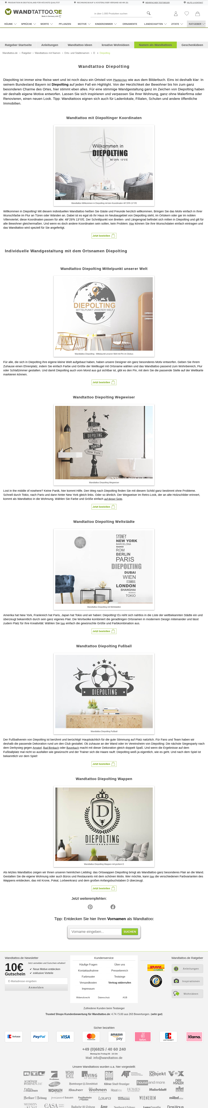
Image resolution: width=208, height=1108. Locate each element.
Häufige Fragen (88, 964)
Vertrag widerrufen (119, 982)
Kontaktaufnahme (88, 970)
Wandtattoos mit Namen (47, 53)
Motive (82, 24)
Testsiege (119, 976)
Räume (8, 24)
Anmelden (36, 987)
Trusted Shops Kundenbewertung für (78, 1014)
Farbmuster (88, 976)
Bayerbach (72, 747)
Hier (131, 223)
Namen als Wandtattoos (155, 45)
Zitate (175, 24)
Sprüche (26, 24)
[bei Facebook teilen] (105, 907)
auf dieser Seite (113, 499)
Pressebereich (119, 970)
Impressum (88, 988)
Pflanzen (65, 24)
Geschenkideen (192, 45)
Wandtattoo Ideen (80, 45)
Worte (44, 24)
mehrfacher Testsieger (157, 3)
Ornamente (130, 24)
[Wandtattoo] (33, 12)
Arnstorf (37, 747)
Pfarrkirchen (120, 80)
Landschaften (153, 24)
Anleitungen (49, 45)
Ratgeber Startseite (18, 45)
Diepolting (105, 53)
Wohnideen (191, 993)
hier (63, 623)
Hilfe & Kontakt (195, 3)
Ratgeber (26, 53)
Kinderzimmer (104, 24)
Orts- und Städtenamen (76, 53)
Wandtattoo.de (10, 53)
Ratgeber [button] (195, 24)
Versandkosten (88, 982)
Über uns (119, 964)
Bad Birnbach (51, 747)
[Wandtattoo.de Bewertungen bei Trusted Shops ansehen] (156, 986)
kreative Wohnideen (115, 45)
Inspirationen (191, 981)
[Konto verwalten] (175, 14)
